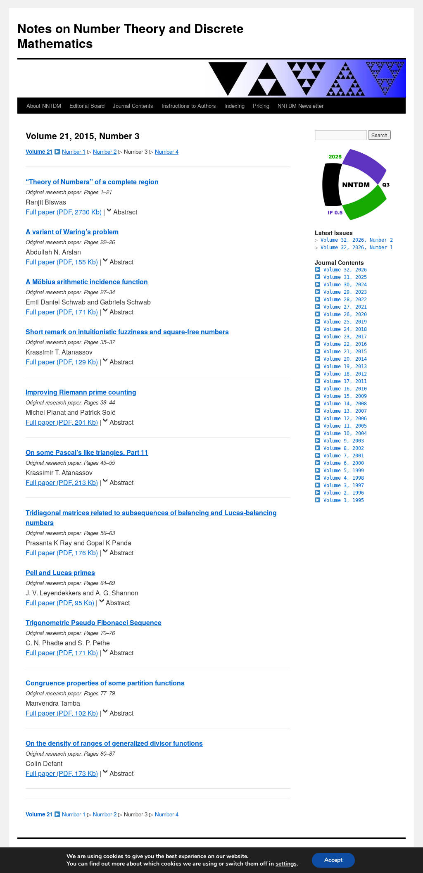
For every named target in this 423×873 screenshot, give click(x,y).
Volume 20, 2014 (345, 359)
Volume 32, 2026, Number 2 (357, 240)
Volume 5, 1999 (343, 470)
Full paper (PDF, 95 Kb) (60, 602)
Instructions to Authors (189, 105)
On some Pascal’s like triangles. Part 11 (87, 452)
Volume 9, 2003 (343, 441)
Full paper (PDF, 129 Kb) (62, 361)
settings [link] (286, 864)
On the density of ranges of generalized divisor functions (114, 743)
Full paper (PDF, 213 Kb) (62, 482)
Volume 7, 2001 (343, 456)
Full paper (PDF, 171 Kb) (62, 311)
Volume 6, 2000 (343, 463)
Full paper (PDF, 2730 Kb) (64, 211)
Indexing (234, 105)
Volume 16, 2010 (345, 389)
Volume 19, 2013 (345, 366)
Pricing (261, 105)
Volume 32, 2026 (345, 270)
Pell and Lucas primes (60, 572)
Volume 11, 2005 (345, 426)
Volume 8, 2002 (343, 448)
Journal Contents (133, 105)
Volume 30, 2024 (345, 285)
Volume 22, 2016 (345, 344)
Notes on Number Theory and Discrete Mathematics (130, 35)
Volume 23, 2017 (345, 337)
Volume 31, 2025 (345, 277)
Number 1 (74, 151)
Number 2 (104, 151)
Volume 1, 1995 (343, 500)
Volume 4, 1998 (343, 478)
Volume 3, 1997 (343, 485)
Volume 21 (39, 151)
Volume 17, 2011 (345, 381)
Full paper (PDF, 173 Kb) (62, 773)
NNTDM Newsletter (300, 105)
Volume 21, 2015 (345, 351)
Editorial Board (87, 105)
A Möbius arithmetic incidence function (87, 281)
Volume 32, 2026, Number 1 (357, 247)
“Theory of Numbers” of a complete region (92, 181)
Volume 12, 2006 (345, 418)
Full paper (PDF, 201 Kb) (62, 422)
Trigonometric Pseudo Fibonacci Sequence (94, 622)
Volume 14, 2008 (345, 404)
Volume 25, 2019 (345, 322)
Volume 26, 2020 (345, 314)
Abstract (125, 211)
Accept (333, 860)
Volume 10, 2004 (345, 433)
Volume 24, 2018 (345, 329)
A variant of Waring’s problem (72, 231)
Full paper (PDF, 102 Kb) (62, 713)
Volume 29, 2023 (345, 292)
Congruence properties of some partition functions (105, 682)
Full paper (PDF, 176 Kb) (62, 552)
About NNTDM (43, 105)
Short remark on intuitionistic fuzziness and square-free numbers (127, 331)
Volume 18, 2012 (345, 374)
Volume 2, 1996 (343, 493)
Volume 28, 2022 (345, 299)
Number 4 (166, 151)
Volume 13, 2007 (345, 411)
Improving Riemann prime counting (81, 392)
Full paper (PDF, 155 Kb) (62, 261)
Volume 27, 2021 (345, 307)
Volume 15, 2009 (345, 396)
